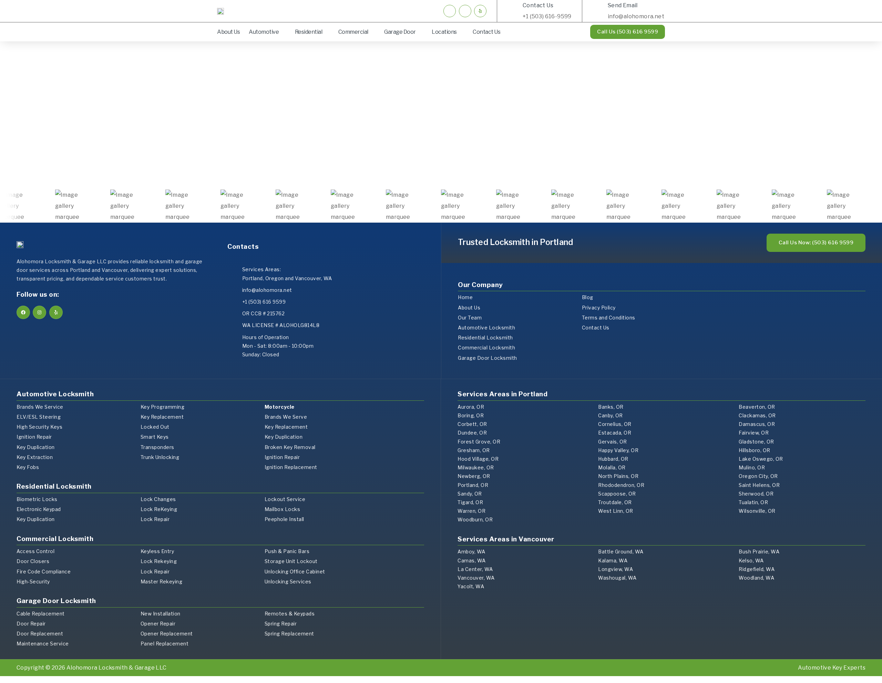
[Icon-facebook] (449, 11)
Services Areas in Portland (502, 394)
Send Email (623, 5)
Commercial (353, 32)
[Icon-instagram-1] (465, 11)
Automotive (264, 32)
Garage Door (400, 32)
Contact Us (538, 5)
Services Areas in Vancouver (506, 539)
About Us (228, 32)
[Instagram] (39, 312)
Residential (308, 32)
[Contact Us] (513, 11)
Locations (444, 32)
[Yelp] (480, 11)
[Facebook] (23, 312)
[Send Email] (598, 11)
